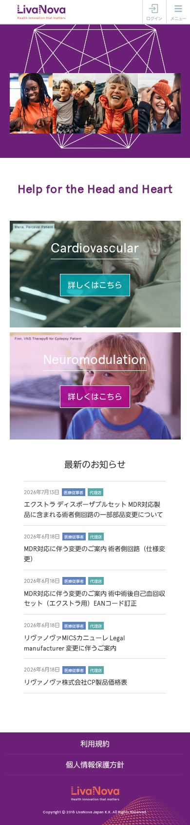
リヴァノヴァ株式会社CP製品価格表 (75, 683)
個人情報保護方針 (95, 765)
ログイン (154, 11)
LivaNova (42, 12)
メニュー (178, 11)
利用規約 (95, 744)
